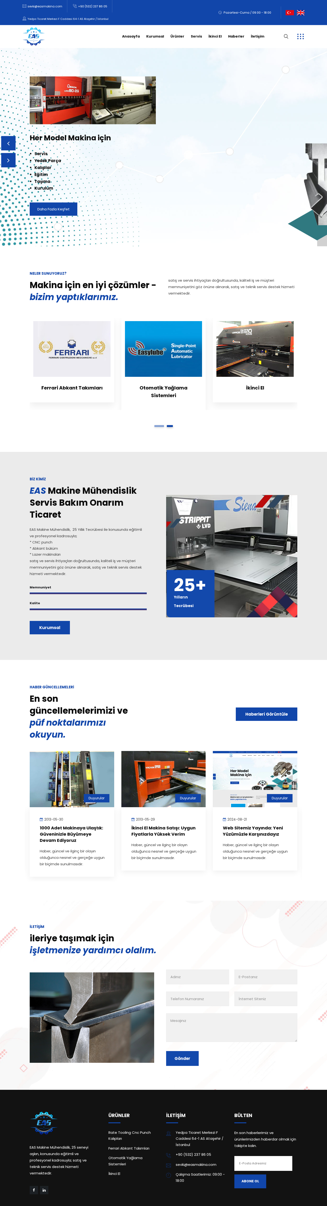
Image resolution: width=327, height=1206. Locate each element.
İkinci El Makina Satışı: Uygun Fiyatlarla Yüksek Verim (72, 803)
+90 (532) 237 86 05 (92, 6)
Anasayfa (131, 36)
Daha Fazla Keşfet (53, 203)
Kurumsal (155, 36)
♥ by (48, 1198)
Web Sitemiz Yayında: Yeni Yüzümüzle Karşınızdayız (161, 803)
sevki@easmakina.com (45, 6)
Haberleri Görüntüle (266, 687)
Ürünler (177, 36)
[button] (159, 399)
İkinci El (215, 36)
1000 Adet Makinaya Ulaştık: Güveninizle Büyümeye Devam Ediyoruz (255, 806)
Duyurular (97, 770)
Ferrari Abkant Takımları (128, 1120)
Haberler (236, 36)
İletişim (257, 36)
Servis (196, 36)
